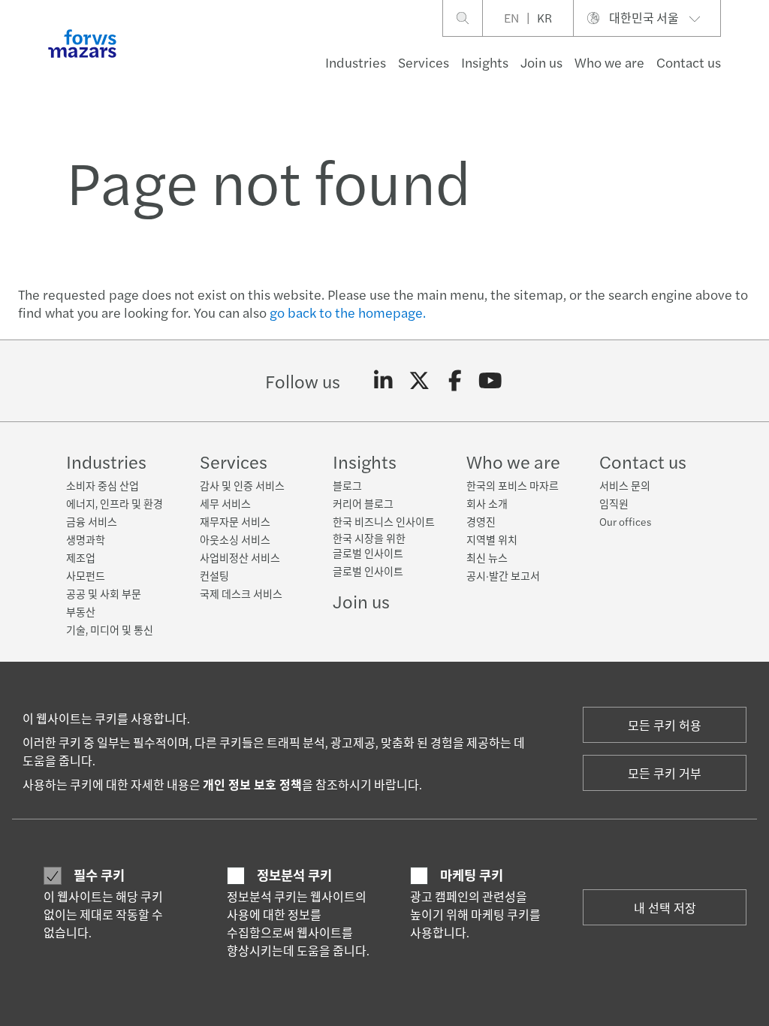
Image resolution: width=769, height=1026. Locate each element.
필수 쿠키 (99, 875)
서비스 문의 (624, 485)
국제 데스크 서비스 (241, 593)
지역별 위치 (491, 539)
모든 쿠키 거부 (664, 773)
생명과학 (85, 539)
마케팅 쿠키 (471, 875)
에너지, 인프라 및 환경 (114, 503)
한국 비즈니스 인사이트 (384, 521)
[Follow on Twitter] (419, 380)
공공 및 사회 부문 (103, 593)
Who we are (609, 62)
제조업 (80, 557)
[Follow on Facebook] (455, 380)
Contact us (688, 62)
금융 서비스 (91, 521)
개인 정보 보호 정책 (252, 784)
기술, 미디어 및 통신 (109, 629)
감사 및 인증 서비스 (242, 485)
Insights (484, 62)
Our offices (625, 521)
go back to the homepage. (348, 312)
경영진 (481, 521)
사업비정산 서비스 (240, 557)
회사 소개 (487, 503)
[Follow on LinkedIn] (383, 380)
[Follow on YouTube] (491, 380)
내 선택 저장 (665, 907)
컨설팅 (214, 575)
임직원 (614, 503)
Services (423, 62)
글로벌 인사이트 (368, 570)
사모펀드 (85, 575)
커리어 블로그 (363, 503)
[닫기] (753, 57)
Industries (355, 62)
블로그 (347, 485)
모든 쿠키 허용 (664, 725)
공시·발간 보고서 (503, 575)
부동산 (80, 611)
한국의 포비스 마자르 (512, 485)
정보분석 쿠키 (294, 875)
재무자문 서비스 (235, 521)
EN (511, 17)
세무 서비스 (225, 503)
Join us (541, 62)
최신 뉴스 (487, 557)
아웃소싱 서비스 (235, 539)
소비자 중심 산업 (102, 485)
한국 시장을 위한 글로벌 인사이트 (369, 545)
